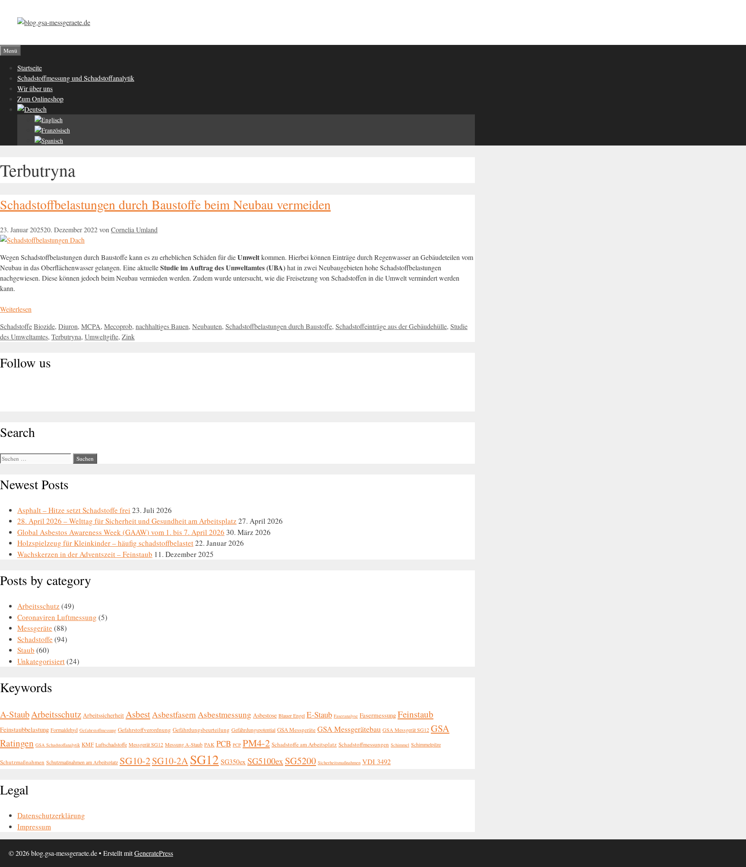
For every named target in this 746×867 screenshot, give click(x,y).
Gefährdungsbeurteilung (201, 730)
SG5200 (300, 760)
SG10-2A (170, 760)
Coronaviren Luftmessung (57, 617)
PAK (209, 744)
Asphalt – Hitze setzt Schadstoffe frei (73, 510)
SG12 (204, 759)
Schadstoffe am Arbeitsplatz (304, 744)
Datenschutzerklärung (51, 815)
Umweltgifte (101, 336)
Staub (26, 650)
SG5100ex (265, 761)
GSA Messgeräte (296, 730)
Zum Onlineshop (40, 98)
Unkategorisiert (41, 661)
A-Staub (14, 714)
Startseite (29, 67)
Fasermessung (378, 715)
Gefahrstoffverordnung (144, 730)
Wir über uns (35, 88)
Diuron (68, 326)
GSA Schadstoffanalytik (57, 745)
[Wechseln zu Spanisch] (49, 140)
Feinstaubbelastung (24, 729)
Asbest (138, 714)
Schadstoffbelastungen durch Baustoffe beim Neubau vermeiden (165, 204)
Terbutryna (66, 336)
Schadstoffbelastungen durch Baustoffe (278, 326)
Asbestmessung (224, 714)
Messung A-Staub (183, 744)
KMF (88, 744)
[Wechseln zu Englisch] (49, 120)
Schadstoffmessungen (363, 744)
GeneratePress (153, 853)
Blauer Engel (291, 715)
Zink (128, 336)
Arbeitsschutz (38, 606)
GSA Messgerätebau (349, 729)
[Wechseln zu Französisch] (52, 130)
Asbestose (265, 715)
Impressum (34, 827)
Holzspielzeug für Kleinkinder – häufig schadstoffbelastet (105, 543)
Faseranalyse (346, 716)
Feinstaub (415, 714)
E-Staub (319, 714)
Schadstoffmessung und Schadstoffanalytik (75, 77)
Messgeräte (34, 628)
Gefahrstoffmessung (97, 730)
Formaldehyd (64, 729)
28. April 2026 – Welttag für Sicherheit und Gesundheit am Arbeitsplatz (127, 521)
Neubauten (207, 326)
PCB (223, 743)
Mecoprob (118, 326)
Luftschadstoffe (111, 744)
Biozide (44, 326)
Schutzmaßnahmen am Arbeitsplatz (82, 762)
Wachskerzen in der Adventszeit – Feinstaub (84, 554)
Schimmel (400, 745)
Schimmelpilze (426, 744)
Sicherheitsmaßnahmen (339, 762)
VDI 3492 (376, 761)
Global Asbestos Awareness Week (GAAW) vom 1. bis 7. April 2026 (120, 532)
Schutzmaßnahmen (22, 762)
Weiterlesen (16, 308)
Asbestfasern (174, 714)
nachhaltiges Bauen (162, 326)
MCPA (91, 326)
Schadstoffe (16, 326)
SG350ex (233, 761)
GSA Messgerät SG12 (405, 729)
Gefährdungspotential (253, 729)
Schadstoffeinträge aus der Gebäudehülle (391, 326)
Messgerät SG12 (146, 744)
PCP (237, 745)
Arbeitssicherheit (103, 715)
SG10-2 (135, 760)
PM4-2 (256, 742)
